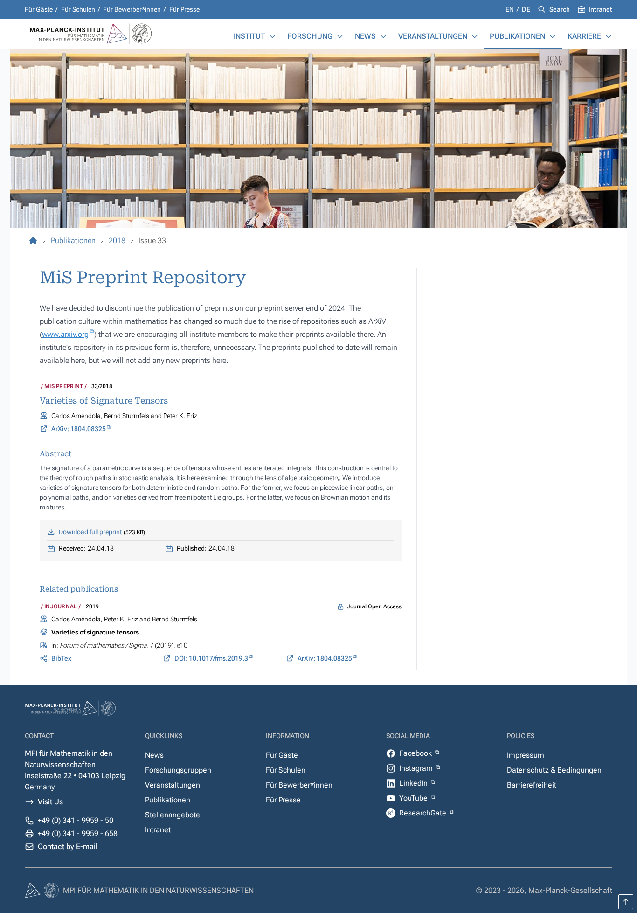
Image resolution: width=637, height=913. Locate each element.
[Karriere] (608, 36)
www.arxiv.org (65, 334)
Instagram (417, 768)
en (510, 9)
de (526, 9)
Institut (249, 36)
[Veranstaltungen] (474, 36)
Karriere (584, 36)
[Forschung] (340, 36)
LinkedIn (414, 783)
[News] (383, 36)
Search (559, 9)
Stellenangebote (172, 814)
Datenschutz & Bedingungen (554, 770)
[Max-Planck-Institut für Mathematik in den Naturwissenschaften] (33, 240)
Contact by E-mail (67, 846)
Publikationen (517, 36)
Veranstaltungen (432, 36)
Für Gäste (39, 9)
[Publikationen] (552, 36)
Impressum (525, 755)
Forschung (309, 36)
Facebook (416, 753)
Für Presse (184, 9)
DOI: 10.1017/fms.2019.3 (211, 658)
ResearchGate (423, 812)
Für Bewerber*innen (132, 9)
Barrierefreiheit (531, 785)
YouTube (414, 798)
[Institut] (272, 36)
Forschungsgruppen (178, 770)
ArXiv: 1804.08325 (78, 428)
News (365, 36)
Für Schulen (78, 9)
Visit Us (50, 801)
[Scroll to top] (625, 901)
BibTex (61, 658)
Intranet (600, 9)
